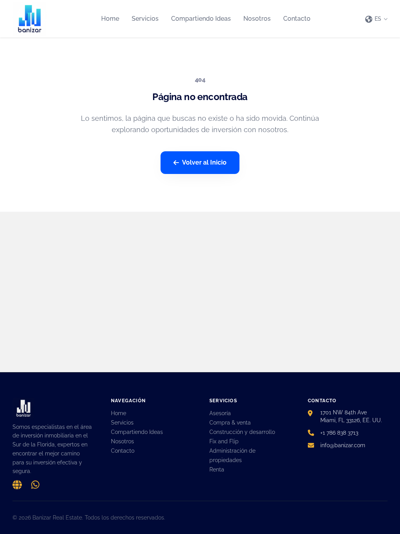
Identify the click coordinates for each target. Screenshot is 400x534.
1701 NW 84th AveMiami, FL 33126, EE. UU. (351, 416)
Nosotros (257, 18)
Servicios (145, 18)
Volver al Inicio (204, 162)
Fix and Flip (224, 441)
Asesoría (220, 413)
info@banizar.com (342, 445)
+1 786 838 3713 (339, 433)
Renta (216, 469)
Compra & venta (230, 422)
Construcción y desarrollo (242, 432)
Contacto (297, 18)
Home (110, 18)
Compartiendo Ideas (201, 18)
